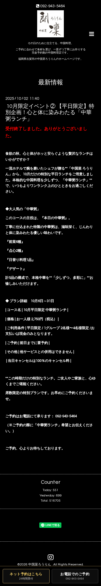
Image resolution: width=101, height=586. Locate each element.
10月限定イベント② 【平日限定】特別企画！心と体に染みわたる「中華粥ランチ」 (49, 113)
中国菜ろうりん (40, 564)
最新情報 (50, 82)
